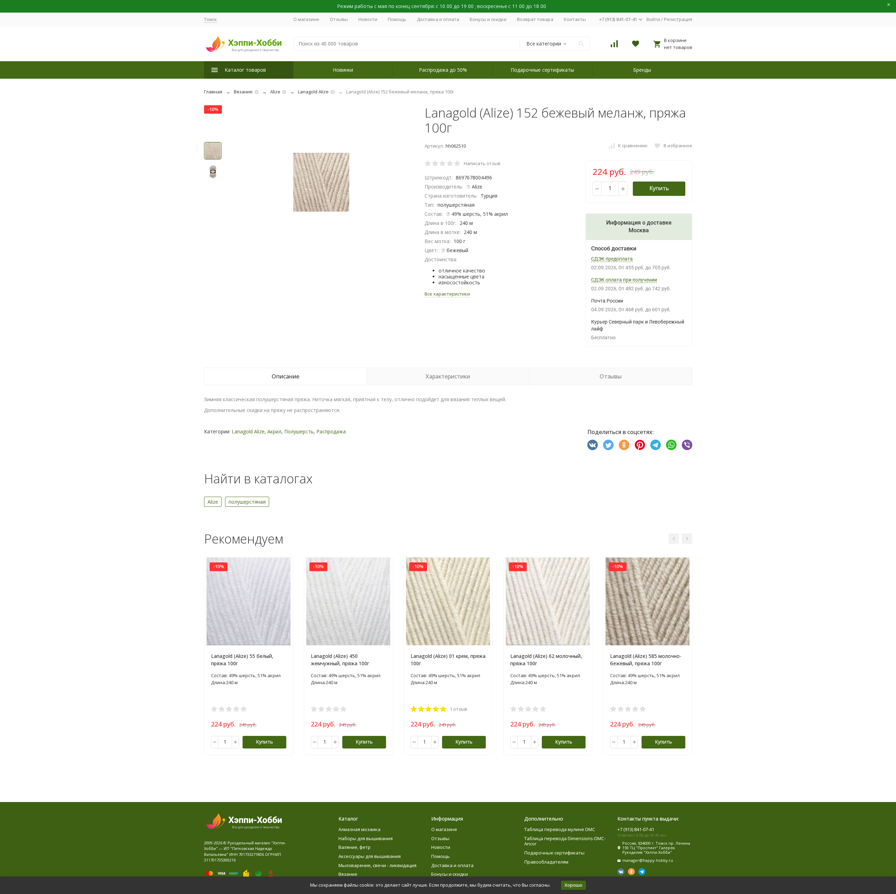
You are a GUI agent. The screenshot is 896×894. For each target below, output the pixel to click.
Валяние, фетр (354, 847)
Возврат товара (535, 19)
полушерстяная (247, 501)
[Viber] (687, 445)
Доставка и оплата (438, 19)
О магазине (306, 19)
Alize (275, 91)
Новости (367, 19)
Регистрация (678, 19)
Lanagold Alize (313, 91)
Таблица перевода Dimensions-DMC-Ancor (565, 841)
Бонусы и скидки (488, 19)
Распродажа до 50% (443, 69)
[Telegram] (655, 445)
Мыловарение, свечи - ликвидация (377, 865)
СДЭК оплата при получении (624, 280)
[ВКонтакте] (592, 445)
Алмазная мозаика (359, 829)
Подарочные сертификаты (542, 69)
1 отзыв (458, 709)
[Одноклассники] (624, 445)
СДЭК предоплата (612, 259)
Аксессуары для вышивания (369, 856)
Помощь (397, 19)
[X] (608, 445)
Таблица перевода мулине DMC (559, 829)
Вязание (243, 91)
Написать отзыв (482, 163)
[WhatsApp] (671, 445)
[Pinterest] (640, 445)
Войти (653, 19)
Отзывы (339, 19)
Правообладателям (546, 862)
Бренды (642, 69)
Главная (213, 91)
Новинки (343, 69)
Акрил (274, 431)
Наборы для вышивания (365, 838)
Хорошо (573, 885)
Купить (659, 188)
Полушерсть (299, 431)
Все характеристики (447, 294)
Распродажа (331, 431)
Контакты (575, 19)
